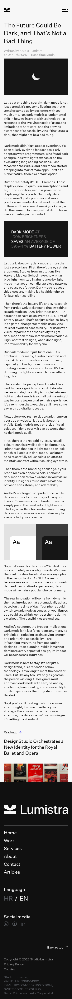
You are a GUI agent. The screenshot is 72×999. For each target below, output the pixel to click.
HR (8, 898)
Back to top (55, 947)
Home (10, 833)
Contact (12, 864)
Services (13, 848)
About (10, 856)
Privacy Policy (14, 964)
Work (9, 840)
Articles (12, 872)
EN (24, 898)
